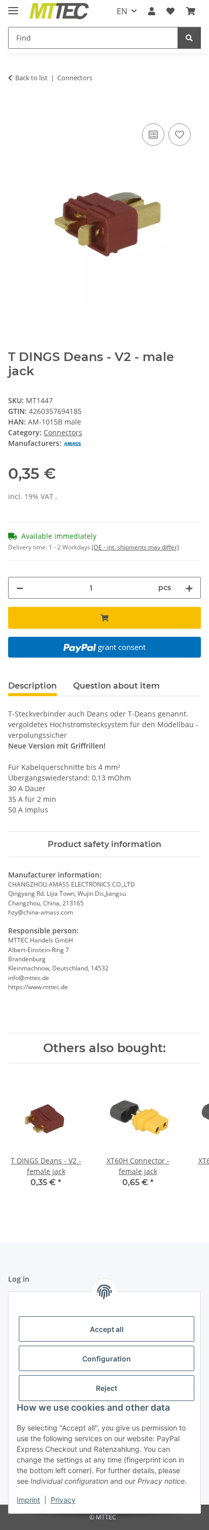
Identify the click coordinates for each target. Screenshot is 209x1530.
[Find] (189, 38)
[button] (152, 11)
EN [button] (122, 11)
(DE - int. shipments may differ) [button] (135, 547)
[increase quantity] (189, 587)
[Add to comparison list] (153, 134)
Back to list (31, 77)
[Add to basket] (16, 109)
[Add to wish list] (179, 134)
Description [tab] (32, 686)
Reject (106, 1388)
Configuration (106, 1358)
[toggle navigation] (13, 6)
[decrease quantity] (20, 587)
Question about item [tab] (116, 686)
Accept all (107, 1329)
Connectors (63, 432)
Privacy (63, 1499)
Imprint (28, 1499)
